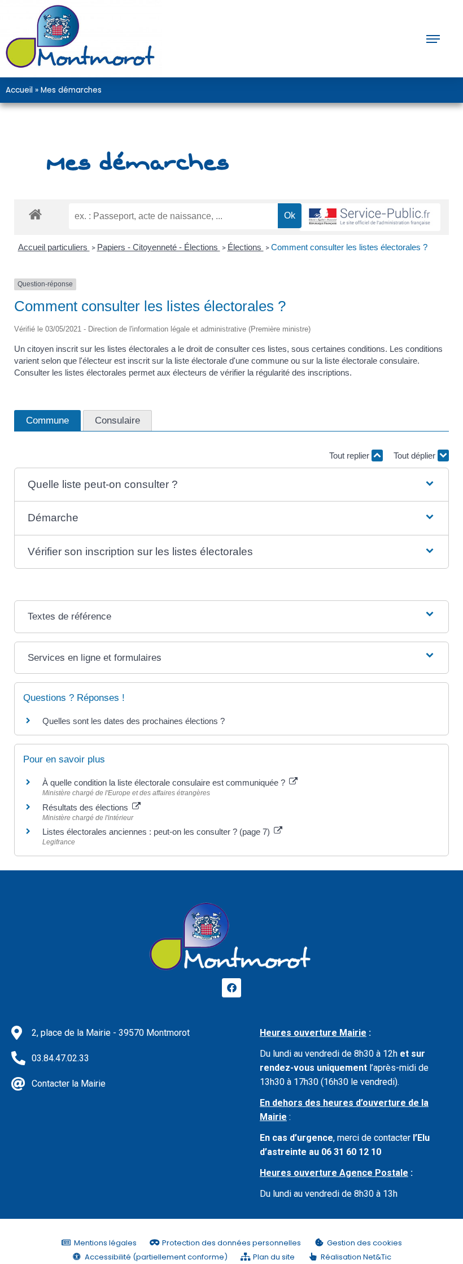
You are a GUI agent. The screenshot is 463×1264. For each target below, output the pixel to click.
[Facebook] (231, 987)
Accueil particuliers (54, 247)
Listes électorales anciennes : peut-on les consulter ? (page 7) (157, 831)
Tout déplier (416, 455)
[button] (231, 485)
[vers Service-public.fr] (369, 217)
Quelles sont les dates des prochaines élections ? (133, 721)
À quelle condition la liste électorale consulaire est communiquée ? (164, 782)
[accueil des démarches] (35, 213)
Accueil (19, 90)
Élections (246, 247)
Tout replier (350, 455)
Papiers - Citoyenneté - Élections (158, 247)
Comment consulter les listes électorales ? (349, 247)
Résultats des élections (86, 807)
